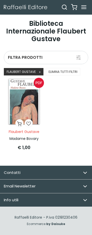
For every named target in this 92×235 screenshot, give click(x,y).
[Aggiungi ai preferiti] (29, 123)
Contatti (12, 172)
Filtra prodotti (25, 57)
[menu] (84, 7)
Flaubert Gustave (24, 72)
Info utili (11, 200)
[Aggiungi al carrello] (19, 123)
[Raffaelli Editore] (25, 7)
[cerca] (64, 7)
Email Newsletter (20, 186)
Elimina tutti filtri (63, 72)
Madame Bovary (24, 138)
